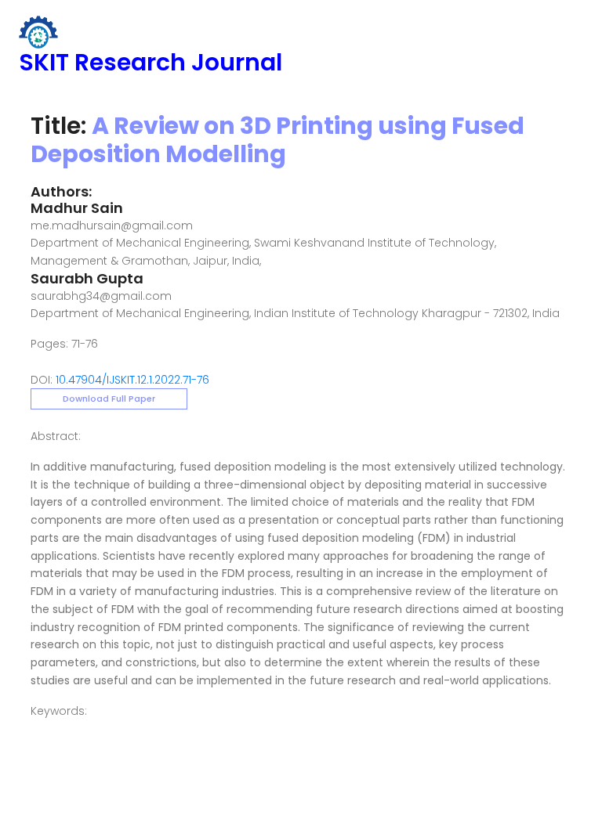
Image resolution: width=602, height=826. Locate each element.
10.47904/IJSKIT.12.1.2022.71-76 (132, 380)
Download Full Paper (109, 398)
